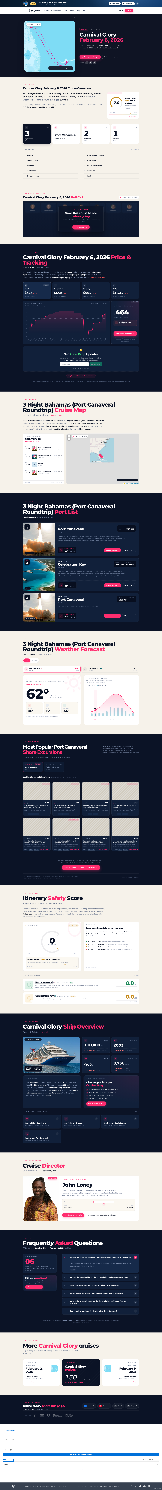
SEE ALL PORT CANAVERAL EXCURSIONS (80, 867)
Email (120, 1406)
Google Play (129, 3)
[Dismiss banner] (137, 3)
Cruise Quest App (100, 1486)
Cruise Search (56, 10)
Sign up (129, 10)
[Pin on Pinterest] (90, 62)
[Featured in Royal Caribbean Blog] (58, 1415)
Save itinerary (110, 57)
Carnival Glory (61, 17)
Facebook (90, 1406)
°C (34, 660)
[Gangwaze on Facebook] (131, 1486)
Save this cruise (82, 227)
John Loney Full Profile (74, 1215)
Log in (121, 10)
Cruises (71, 17)
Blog (78, 10)
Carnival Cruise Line (47, 17)
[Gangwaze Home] (34, 10)
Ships (66, 10)
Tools (84, 10)
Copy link (134, 1406)
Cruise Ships (33, 17)
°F (26, 660)
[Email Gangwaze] (149, 1486)
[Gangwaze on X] (140, 1486)
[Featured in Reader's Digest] (69, 1415)
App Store (115, 3)
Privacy (116, 1486)
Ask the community (33, 1287)
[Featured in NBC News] (42, 1415)
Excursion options (111, 550)
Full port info (128, 550)
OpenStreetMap (134, 483)
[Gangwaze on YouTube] (144, 1486)
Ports (72, 10)
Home (46, 10)
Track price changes (91, 57)
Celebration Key (72, 564)
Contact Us (89, 1486)
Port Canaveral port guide (35, 684)
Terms (111, 1486)
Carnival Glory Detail (95, 1103)
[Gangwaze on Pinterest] (135, 1486)
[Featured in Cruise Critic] (49, 1415)
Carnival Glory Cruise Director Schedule (103, 1215)
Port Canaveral (71, 529)
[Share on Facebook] (86, 62)
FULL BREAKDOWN (132, 116)
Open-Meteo (54, 716)
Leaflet (127, 483)
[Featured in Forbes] (35, 1415)
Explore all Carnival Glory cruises (81, 376)
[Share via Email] (94, 62)
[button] (83, 439)
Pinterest (106, 1406)
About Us (80, 1486)
